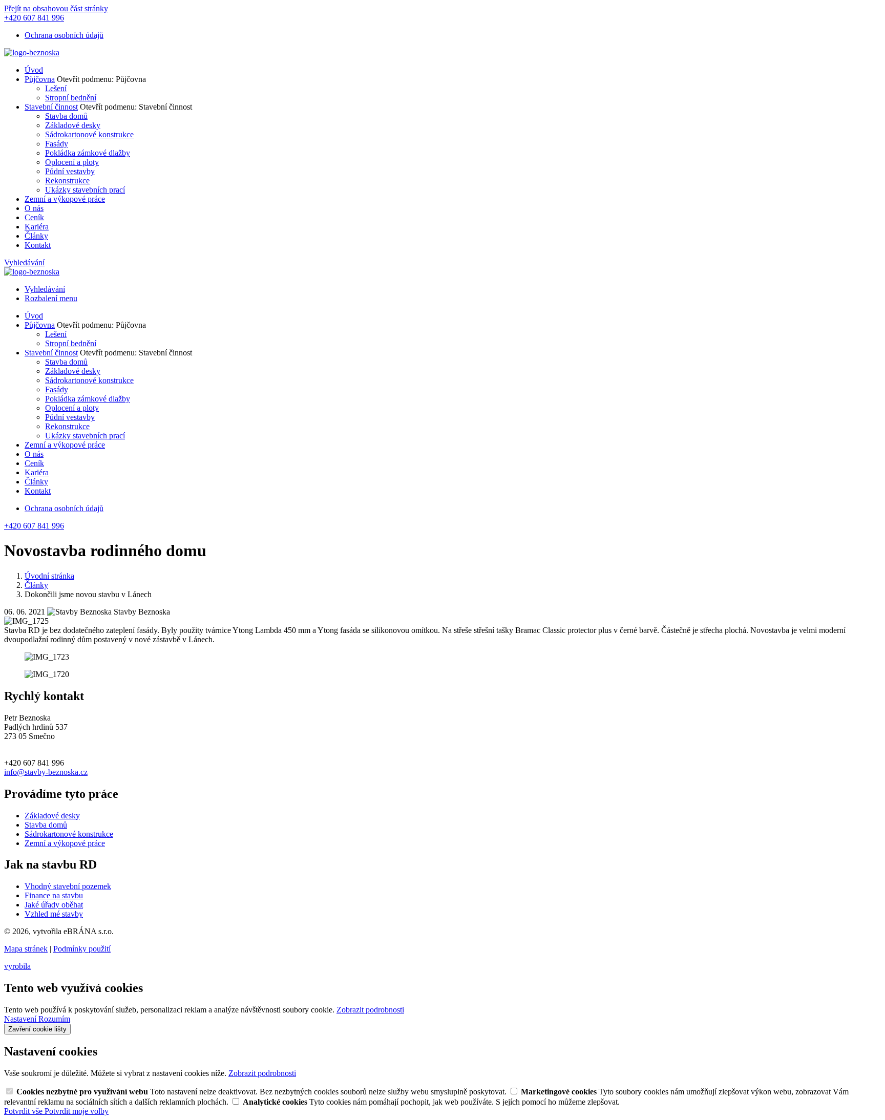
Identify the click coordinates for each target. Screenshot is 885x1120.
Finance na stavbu (54, 895)
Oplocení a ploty (72, 162)
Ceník (34, 217)
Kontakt (38, 245)
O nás (34, 208)
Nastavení (21, 1019)
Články (36, 235)
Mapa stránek (26, 948)
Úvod (34, 70)
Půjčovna (40, 79)
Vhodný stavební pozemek (68, 886)
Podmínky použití (82, 948)
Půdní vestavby (70, 171)
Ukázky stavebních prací (85, 189)
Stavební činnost (51, 106)
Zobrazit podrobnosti (370, 1009)
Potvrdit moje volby (77, 1111)
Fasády (56, 143)
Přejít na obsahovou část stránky (56, 8)
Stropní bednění (70, 97)
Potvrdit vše (24, 1111)
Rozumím (54, 1019)
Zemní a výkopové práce (65, 199)
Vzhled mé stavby (54, 914)
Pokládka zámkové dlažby (87, 153)
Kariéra (37, 226)
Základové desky (72, 125)
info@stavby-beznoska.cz (46, 772)
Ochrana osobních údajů (64, 35)
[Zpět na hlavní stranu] (31, 52)
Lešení (56, 88)
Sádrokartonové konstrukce (89, 134)
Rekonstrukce (67, 180)
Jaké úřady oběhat (54, 904)
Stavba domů (66, 116)
